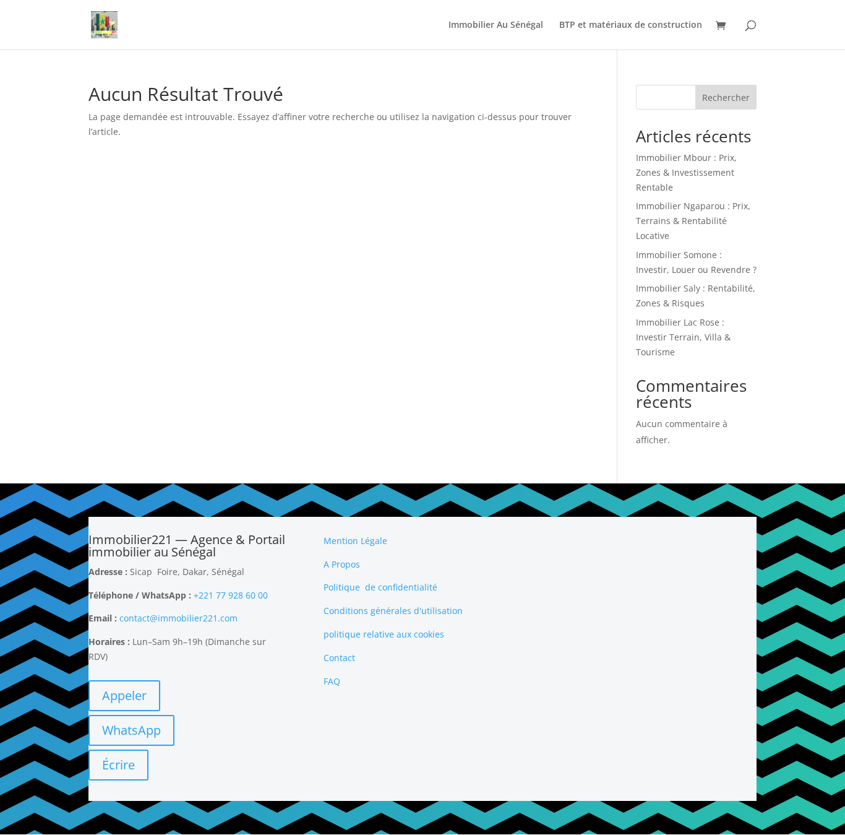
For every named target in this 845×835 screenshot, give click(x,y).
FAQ (332, 681)
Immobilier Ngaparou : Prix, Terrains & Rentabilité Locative (693, 220)
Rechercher (726, 97)
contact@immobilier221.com (178, 618)
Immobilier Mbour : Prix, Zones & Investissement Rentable (686, 172)
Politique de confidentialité (380, 587)
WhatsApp (131, 730)
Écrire (118, 764)
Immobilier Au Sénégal (495, 25)
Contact (339, 658)
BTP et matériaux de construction (630, 25)
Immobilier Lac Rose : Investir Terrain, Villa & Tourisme (683, 337)
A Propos (342, 564)
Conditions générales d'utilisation (393, 611)
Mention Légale (355, 541)
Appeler (124, 695)
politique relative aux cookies (384, 634)
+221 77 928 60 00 (231, 595)
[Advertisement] (658, 611)
